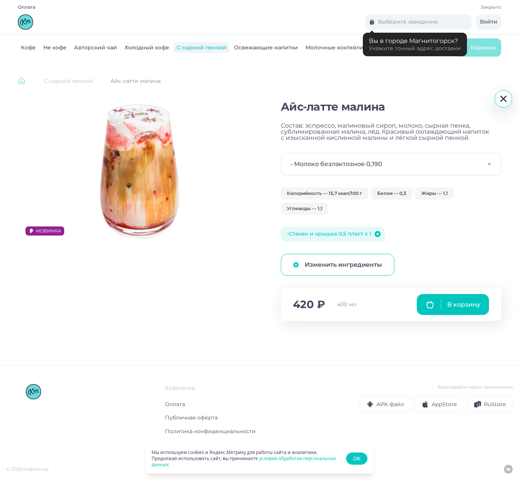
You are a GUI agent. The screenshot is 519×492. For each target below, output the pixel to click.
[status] (259, 458)
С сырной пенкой (68, 81)
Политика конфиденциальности (210, 431)
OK (357, 458)
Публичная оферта (191, 417)
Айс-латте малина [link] (136, 81)
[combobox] (391, 164)
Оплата (26, 7)
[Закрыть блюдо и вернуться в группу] (503, 99)
